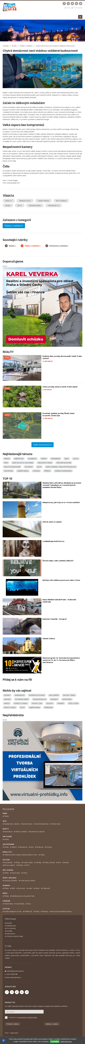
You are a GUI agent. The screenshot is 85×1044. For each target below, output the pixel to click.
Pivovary (49, 847)
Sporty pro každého (10, 881)
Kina (59, 862)
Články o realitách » (33, 246)
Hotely (6, 839)
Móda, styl (7, 852)
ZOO (27, 865)
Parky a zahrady (49, 862)
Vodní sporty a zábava (28, 881)
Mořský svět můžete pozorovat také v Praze (61, 580)
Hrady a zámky (28, 862)
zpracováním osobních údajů (27, 1017)
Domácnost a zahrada (37, 832)
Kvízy (29, 904)
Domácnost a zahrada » (58, 246)
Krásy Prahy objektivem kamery (61, 911)
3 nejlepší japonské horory (53, 541)
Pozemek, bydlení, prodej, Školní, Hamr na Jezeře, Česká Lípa (58, 414)
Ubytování (7, 836)
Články (6, 816)
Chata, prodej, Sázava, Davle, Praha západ (59, 387)
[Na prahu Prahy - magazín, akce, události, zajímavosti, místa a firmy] (10, 8)
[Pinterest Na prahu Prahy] (80, 3)
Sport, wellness (9, 878)
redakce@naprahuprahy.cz (15, 971)
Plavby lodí (46, 888)
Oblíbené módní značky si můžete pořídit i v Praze (20, 855)
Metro (38, 888)
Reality (14, 46)
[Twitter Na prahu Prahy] (72, 3)
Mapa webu (14, 1033)
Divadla (66, 862)
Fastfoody (40, 847)
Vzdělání (6, 901)
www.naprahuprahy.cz (13, 977)
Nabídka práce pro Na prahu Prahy (23, 896)
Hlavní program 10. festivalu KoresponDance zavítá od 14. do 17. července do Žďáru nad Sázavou (61, 660)
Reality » (12, 246)
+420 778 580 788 (11, 974)
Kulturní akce (56, 824)
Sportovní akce (27, 824)
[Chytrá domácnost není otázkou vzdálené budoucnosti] (42, 71)
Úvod (68, 8)
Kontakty (9, 931)
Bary (32, 847)
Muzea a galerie (9, 865)
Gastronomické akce (42, 824)
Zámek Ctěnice (48, 638)
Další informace (66, 1041)
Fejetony (45, 911)
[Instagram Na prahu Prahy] (68, 3)
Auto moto (21, 888)
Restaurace (23, 847)
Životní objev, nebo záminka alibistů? (57, 560)
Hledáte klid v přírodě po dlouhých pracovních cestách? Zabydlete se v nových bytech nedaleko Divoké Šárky (61, 485)
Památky (38, 862)
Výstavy (20, 865)
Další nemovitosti (42, 444)
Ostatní (6, 909)
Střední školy (8, 904)
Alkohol (14, 847)
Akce (5, 821)
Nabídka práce (11, 926)
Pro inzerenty (77, 8)
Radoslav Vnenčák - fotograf (54, 619)
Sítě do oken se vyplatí (52, 522)
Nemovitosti (8, 832)
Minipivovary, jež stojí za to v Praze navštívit (61, 502)
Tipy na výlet (16, 873)
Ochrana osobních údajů (15, 936)
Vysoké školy (20, 904)
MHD (13, 888)
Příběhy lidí (28, 911)
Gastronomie (8, 844)
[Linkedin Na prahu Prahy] (76, 3)
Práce (5, 893)
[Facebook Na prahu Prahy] (64, 3)
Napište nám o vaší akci (11, 824)
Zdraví (25, 873)
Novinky (6, 46)
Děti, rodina (8, 870)
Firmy (5, 813)
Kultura (6, 860)
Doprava (6, 885)
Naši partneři (11, 934)
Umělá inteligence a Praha (12, 911)
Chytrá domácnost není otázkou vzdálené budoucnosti (55, 46)
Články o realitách (26, 46)
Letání (30, 888)
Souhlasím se (23, 1017)
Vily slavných (8, 862)
